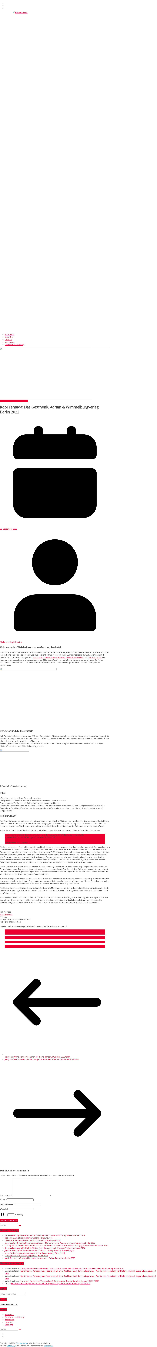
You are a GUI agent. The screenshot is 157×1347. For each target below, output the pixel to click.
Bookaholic (9, 334)
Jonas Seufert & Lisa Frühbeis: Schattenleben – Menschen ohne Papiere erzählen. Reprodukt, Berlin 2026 (50, 1243)
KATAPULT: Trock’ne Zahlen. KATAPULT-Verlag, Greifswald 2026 (32, 1240)
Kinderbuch (23, 401)
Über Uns (9, 337)
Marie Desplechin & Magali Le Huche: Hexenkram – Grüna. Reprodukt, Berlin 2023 (40, 1258)
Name (3, 1199)
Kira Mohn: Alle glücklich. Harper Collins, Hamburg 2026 (29, 1238)
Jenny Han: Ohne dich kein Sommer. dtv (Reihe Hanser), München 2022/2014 (37, 1057)
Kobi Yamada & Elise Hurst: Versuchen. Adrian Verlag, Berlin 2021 (32, 942)
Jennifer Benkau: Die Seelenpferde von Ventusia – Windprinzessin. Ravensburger (39, 1250)
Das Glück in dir (94, 657)
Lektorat (8, 339)
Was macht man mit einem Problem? (48, 657)
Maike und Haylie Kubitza (11, 642)
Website (3, 1209)
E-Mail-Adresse (7, 1204)
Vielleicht (69, 657)
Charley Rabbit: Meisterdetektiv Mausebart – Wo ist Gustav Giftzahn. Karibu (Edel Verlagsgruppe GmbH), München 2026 (56, 1245)
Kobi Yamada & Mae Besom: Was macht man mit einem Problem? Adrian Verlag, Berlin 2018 (44, 946)
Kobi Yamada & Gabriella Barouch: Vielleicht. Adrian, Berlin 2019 (32, 937)
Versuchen (78, 657)
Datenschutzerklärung (14, 344)
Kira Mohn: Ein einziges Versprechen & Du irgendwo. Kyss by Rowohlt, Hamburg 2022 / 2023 (59, 1281)
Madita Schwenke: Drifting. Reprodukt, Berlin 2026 (26, 1255)
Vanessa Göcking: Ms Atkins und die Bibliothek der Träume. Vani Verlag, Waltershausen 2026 (45, 1235)
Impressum (9, 342)
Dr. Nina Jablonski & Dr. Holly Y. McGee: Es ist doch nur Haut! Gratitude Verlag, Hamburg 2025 (45, 1248)
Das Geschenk (6, 914)
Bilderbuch (13, 401)
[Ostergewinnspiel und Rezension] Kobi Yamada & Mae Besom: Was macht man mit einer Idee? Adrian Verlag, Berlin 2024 (72, 1268)
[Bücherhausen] (20, 12)
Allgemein (4, 401)
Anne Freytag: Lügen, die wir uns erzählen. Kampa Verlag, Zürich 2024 (35, 1253)
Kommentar (6, 1195)
